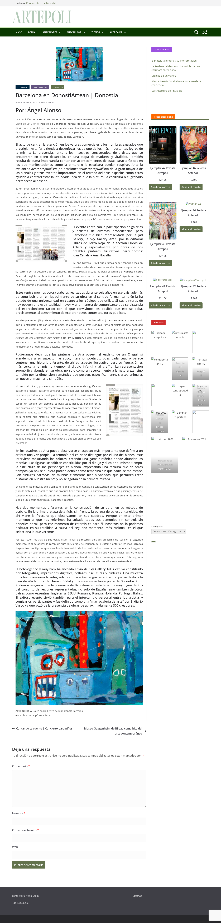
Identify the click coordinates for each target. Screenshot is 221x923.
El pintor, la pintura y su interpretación (174, 60)
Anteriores (49, 32)
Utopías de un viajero (163, 75)
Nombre (18, 813)
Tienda (96, 32)
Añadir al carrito (160, 187)
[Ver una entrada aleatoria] (205, 32)
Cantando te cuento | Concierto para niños (44, 728)
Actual (32, 32)
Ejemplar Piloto (40, 87)
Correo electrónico (25, 830)
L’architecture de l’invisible (41, 3)
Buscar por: (74, 32)
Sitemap (137, 895)
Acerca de (115, 32)
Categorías (157, 526)
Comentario (21, 766)
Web (15, 847)
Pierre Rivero (47, 102)
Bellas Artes (22, 87)
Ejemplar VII (57, 87)
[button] (59, 32)
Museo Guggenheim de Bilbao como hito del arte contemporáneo (113, 731)
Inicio (18, 32)
